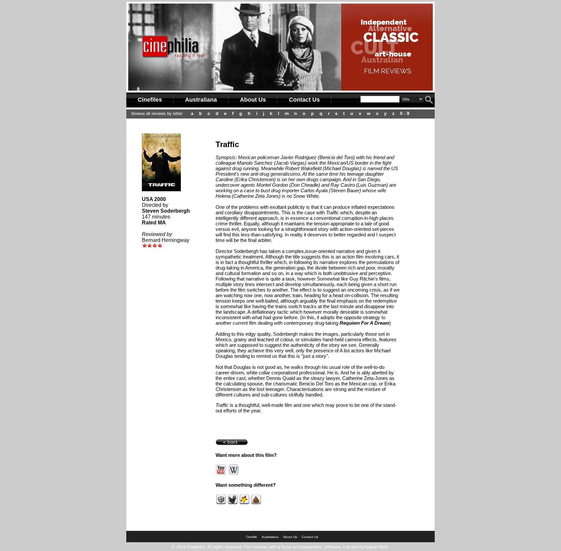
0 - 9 (404, 113)
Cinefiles (150, 99)
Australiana (201, 99)
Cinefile (251, 537)
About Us (253, 99)
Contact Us (304, 99)
